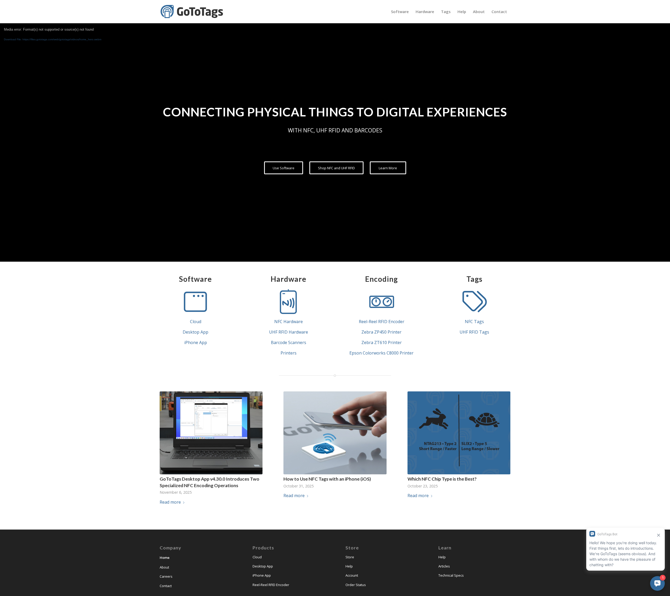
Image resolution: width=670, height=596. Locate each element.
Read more (170, 502)
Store (349, 557)
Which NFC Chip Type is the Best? (442, 479)
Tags (474, 278)
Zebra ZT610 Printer (381, 342)
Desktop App (195, 332)
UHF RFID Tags (474, 332)
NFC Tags (474, 321)
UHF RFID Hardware (288, 332)
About (164, 567)
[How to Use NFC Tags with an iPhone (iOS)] (334, 433)
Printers (289, 353)
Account (351, 575)
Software (195, 278)
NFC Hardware (288, 321)
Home (165, 557)
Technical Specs (451, 575)
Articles (444, 566)
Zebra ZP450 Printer (381, 332)
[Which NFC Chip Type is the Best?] (458, 433)
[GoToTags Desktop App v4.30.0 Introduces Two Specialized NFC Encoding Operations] (211, 433)
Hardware (288, 278)
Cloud (195, 321)
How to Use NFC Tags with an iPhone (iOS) (327, 479)
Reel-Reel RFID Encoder (381, 321)
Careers (166, 576)
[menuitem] (400, 11)
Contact (166, 585)
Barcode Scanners (288, 342)
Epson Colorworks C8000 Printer (381, 353)
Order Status (355, 584)
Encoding (381, 278)
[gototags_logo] (192, 11)
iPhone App (195, 342)
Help (349, 566)
